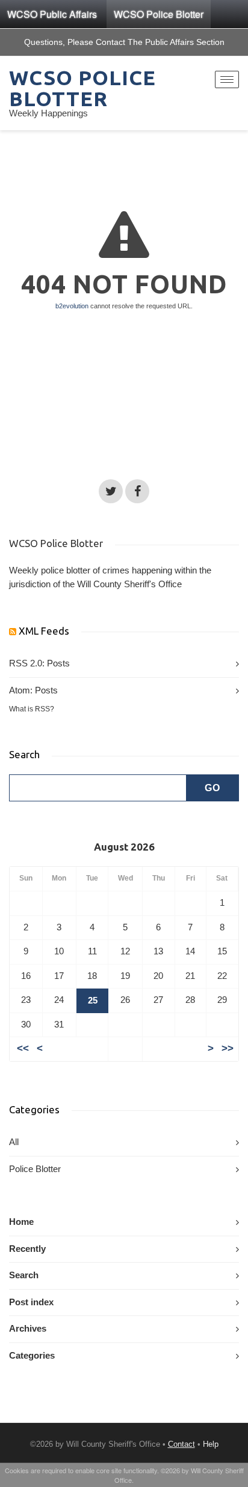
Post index (31, 1302)
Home (21, 1222)
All (14, 1142)
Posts (58, 663)
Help (211, 1444)
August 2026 (124, 846)
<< (23, 1048)
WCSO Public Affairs (52, 14)
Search (24, 1275)
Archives (27, 1328)
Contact (181, 1444)
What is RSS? (31, 709)
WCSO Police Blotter (158, 14)
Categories (32, 1355)
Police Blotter (35, 1169)
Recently (27, 1249)
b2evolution (71, 306)
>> (228, 1048)
